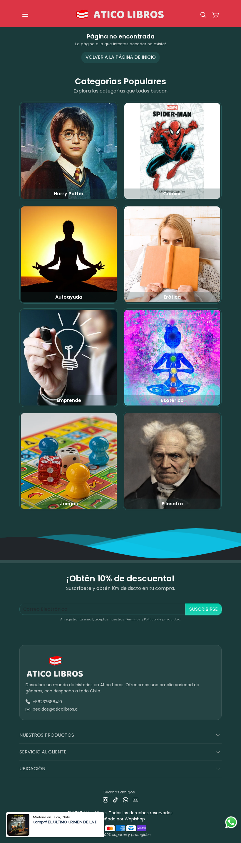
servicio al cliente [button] (42, 751)
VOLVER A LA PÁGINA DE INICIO (121, 57)
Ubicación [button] (32, 768)
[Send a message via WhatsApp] (231, 822)
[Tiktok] (115, 799)
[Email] (135, 799)
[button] (31, 14)
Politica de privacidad (162, 619)
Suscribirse (203, 609)
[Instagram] (106, 799)
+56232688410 (47, 702)
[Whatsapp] (125, 799)
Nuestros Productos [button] (46, 735)
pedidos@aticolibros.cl (55, 709)
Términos (132, 619)
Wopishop (135, 819)
